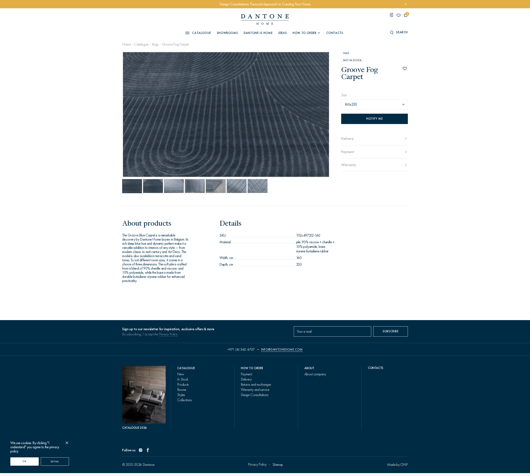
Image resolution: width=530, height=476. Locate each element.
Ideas (282, 33)
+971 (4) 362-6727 (241, 349)
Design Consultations (255, 395)
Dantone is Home (258, 33)
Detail (55, 461)
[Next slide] (298, 114)
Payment (246, 374)
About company (315, 374)
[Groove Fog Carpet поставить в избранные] (405, 68)
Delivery (246, 379)
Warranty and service (255, 390)
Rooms (181, 390)
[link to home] (265, 19)
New (180, 374)
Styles (181, 395)
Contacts (334, 33)
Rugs (155, 44)
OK (24, 461)
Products (183, 384)
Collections (184, 400)
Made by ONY (397, 465)
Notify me (374, 119)
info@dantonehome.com (282, 349)
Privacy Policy (168, 334)
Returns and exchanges (256, 384)
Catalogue (141, 44)
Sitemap (277, 465)
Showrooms (227, 33)
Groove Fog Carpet (175, 44)
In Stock (182, 379)
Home (126, 44)
